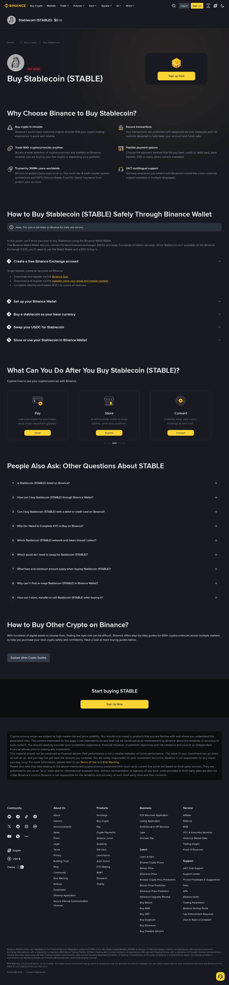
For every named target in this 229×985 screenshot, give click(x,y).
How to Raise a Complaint (197, 919)
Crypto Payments (106, 832)
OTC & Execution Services (197, 832)
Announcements (62, 826)
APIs (185, 891)
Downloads (59, 889)
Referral (187, 821)
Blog (56, 866)
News (56, 832)
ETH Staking (103, 866)
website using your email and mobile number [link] (80, 281)
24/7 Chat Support (193, 868)
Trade (181, 432)
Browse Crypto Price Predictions (158, 879)
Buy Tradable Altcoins (152, 931)
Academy (102, 843)
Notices (57, 884)
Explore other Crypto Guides (28, 658)
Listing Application (150, 821)
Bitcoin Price (147, 868)
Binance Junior (105, 838)
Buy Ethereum (148, 925)
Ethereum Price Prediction (154, 891)
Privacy (57, 855)
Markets (51, 5)
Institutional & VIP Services (154, 826)
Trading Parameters (193, 902)
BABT (100, 872)
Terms (56, 849)
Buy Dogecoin (148, 919)
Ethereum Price (148, 873)
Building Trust (61, 861)
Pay (99, 826)
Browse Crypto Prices (152, 862)
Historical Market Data (195, 838)
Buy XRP (145, 914)
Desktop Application (64, 895)
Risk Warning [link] (111, 762)
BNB (185, 826)
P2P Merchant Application (154, 815)
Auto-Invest (103, 861)
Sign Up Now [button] (114, 704)
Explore (37, 432)
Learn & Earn (147, 856)
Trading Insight (191, 843)
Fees (186, 885)
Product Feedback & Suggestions (201, 879)
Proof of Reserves (193, 849)
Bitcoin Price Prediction (152, 885)
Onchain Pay (147, 838)
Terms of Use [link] (89, 762)
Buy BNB (145, 908)
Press (56, 838)
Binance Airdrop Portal (195, 908)
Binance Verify (191, 896)
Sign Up (197, 5)
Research (102, 878)
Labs (142, 832)
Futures (78, 5)
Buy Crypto (36, 5)
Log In (184, 5)
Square (105, 5)
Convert (109, 432)
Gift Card (101, 849)
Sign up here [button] (176, 76)
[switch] (20, 867)
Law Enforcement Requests (198, 914)
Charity (100, 884)
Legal (56, 843)
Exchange (102, 815)
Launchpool (103, 855)
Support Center (191, 873)
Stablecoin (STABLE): (36, 20)
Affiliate (187, 815)
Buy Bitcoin (146, 902)
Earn (91, 5)
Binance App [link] (60, 276)
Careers (57, 821)
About (56, 815)
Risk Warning (60, 878)
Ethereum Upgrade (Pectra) (155, 896)
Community (59, 872)
